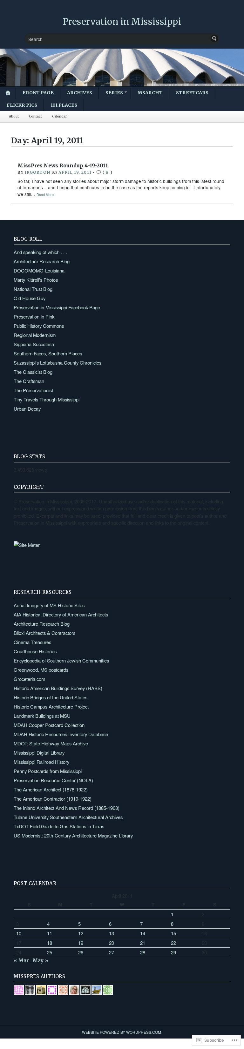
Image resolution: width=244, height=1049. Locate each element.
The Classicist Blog (33, 371)
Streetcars (192, 93)
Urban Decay (27, 408)
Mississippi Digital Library (39, 752)
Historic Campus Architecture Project (51, 706)
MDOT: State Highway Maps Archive (51, 743)
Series (114, 93)
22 (173, 942)
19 (80, 942)
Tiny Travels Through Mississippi (46, 399)
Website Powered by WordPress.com (121, 1032)
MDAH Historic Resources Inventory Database (61, 734)
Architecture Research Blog (42, 261)
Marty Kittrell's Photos (36, 279)
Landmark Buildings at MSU (42, 715)
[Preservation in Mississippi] (122, 68)
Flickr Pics (22, 105)
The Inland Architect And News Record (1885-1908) (66, 807)
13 (111, 933)
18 (49, 942)
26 (80, 952)
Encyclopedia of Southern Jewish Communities (61, 660)
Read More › (46, 194)
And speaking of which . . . (40, 252)
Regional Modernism (35, 335)
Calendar (59, 116)
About (14, 116)
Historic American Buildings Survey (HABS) (58, 688)
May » (41, 960)
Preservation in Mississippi (122, 21)
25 (49, 952)
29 (173, 952)
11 (49, 933)
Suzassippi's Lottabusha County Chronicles (57, 362)
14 (142, 933)
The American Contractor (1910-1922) (53, 798)
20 (111, 942)
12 (80, 933)
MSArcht (150, 93)
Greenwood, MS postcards (41, 669)
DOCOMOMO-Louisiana (39, 270)
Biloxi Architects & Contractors (44, 632)
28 (142, 952)
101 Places (64, 105)
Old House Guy (29, 298)
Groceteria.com (29, 679)
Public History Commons (39, 325)
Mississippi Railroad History (41, 761)
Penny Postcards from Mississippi (48, 771)
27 (111, 952)
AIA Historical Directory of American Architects (61, 614)
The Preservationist (33, 390)
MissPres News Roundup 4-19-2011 (62, 166)
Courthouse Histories (35, 651)
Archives (79, 93)
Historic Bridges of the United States (50, 697)
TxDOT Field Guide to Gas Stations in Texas (59, 826)
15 (173, 933)
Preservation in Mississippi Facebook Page (57, 307)
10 (18, 933)
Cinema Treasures (32, 642)
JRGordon (37, 172)
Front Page (38, 93)
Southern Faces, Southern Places (48, 353)
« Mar (21, 960)
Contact (35, 116)
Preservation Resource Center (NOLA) (53, 780)
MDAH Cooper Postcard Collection (49, 725)
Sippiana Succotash (34, 344)
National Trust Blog (33, 289)
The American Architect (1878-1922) (51, 789)
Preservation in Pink (34, 316)
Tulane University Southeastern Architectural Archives (68, 817)
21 (142, 942)
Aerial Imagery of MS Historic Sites (49, 605)
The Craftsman (29, 381)
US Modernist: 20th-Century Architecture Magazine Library (73, 835)
